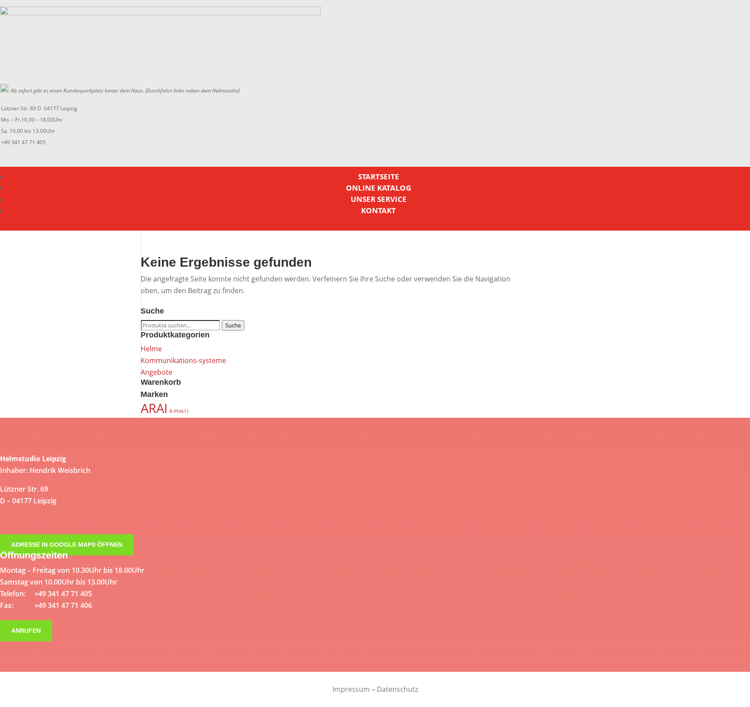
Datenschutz (397, 689)
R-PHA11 (179, 411)
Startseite (378, 177)
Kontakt (378, 210)
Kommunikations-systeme (183, 360)
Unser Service (379, 199)
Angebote (156, 372)
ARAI (154, 408)
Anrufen (26, 631)
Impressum (351, 689)
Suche (233, 325)
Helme (151, 349)
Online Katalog (378, 188)
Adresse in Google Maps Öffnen (66, 545)
